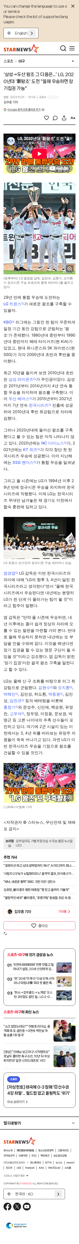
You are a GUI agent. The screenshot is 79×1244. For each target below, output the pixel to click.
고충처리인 (63, 1150)
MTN (48, 1162)
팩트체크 (45, 1155)
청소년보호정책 (46, 1150)
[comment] (55, 118)
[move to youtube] (27, 1206)
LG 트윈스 (12, 304)
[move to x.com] (17, 1206)
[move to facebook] (7, 1206)
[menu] (71, 48)
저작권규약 (9, 1155)
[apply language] (32, 33)
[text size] (72, 118)
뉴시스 (59, 1162)
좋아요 (43, 926)
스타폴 (68, 1168)
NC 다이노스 (52, 443)
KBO (8, 322)
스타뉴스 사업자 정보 (14, 1175)
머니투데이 (35, 1162)
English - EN (25, 33)
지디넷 (9, 1168)
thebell (29, 1168)
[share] (64, 118)
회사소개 (8, 1150)
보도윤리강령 (60, 1155)
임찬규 (16, 700)
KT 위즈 (30, 449)
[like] (46, 118)
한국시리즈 (38, 405)
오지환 (64, 687)
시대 (18, 1168)
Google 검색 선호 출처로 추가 (23, 109)
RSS (34, 1155)
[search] (63, 48)
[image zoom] (70, 269)
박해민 (9, 694)
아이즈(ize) (54, 1168)
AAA (41, 1168)
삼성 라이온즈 (21, 379)
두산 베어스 (19, 398)
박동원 (54, 694)
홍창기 (9, 707)
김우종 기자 (11, 102)
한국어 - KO (24, 1194)
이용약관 (23, 1155)
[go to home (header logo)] (22, 48)
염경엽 (9, 573)
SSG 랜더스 (23, 462)
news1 (70, 1162)
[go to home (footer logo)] (20, 1141)
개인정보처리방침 (25, 1150)
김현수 (44, 687)
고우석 (16, 713)
